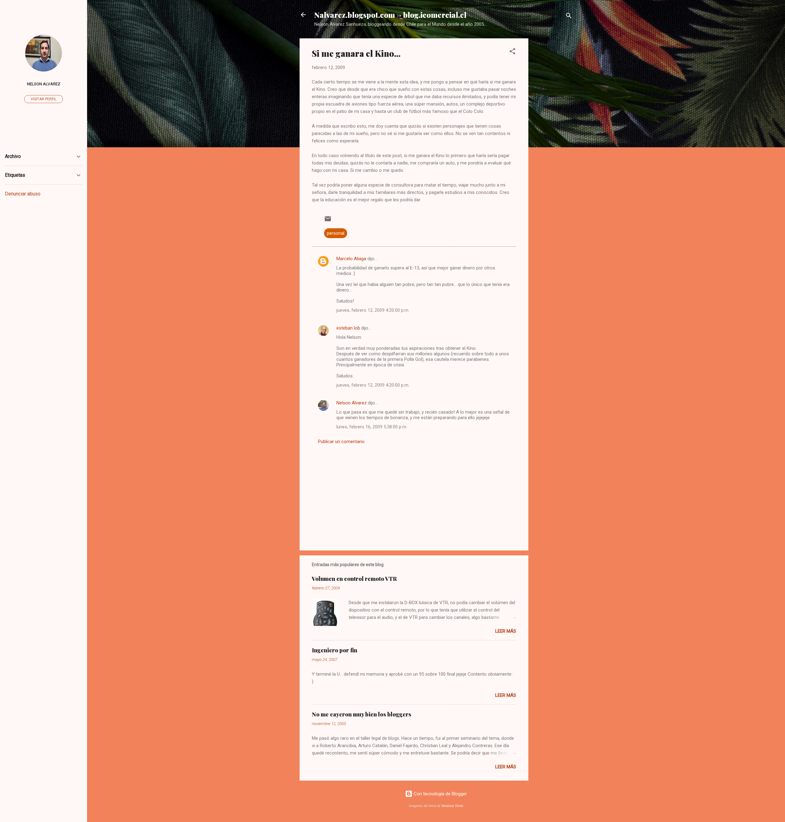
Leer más (505, 631)
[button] (512, 52)
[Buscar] (568, 16)
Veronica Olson (452, 806)
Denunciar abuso (22, 194)
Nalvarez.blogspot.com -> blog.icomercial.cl (390, 15)
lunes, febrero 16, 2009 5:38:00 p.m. (371, 427)
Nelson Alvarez (351, 403)
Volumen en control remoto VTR (354, 578)
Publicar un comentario (341, 441)
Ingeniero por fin (334, 650)
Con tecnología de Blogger (439, 794)
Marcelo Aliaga (351, 258)
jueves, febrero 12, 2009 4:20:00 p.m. (372, 310)
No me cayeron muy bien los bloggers (361, 714)
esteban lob (348, 328)
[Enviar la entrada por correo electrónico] (327, 221)
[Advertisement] (552, 130)
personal (335, 233)
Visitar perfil (43, 99)
